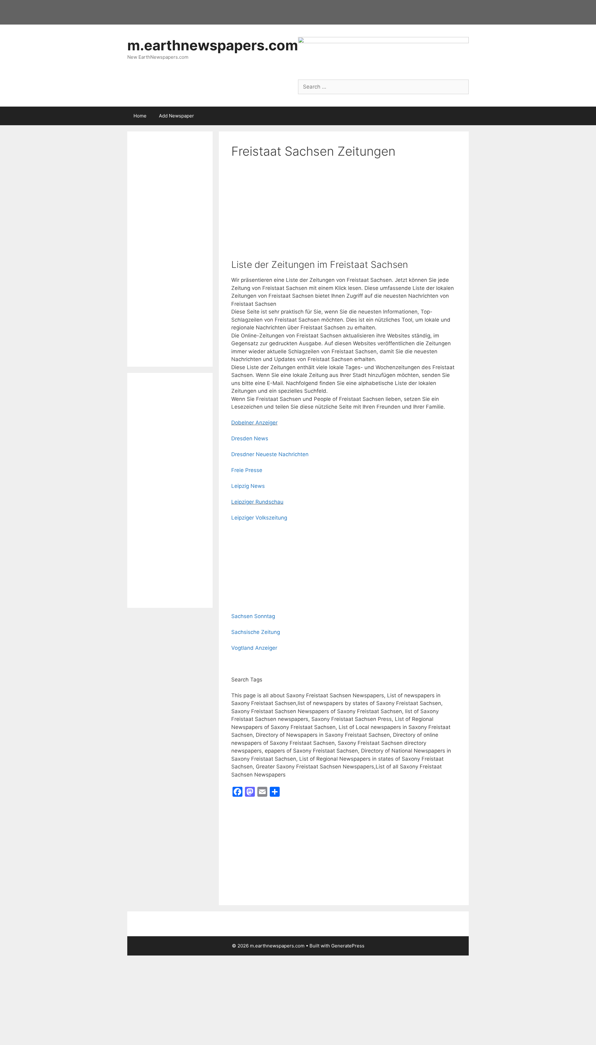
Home (140, 116)
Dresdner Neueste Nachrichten (270, 454)
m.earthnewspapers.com (212, 45)
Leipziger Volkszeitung (259, 518)
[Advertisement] (343, 212)
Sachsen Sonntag (253, 616)
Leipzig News (248, 486)
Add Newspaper (176, 116)
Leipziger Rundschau (257, 502)
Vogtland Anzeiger (254, 648)
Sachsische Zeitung (255, 632)
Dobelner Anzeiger (254, 422)
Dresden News (249, 438)
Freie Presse (246, 470)
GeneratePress (347, 946)
